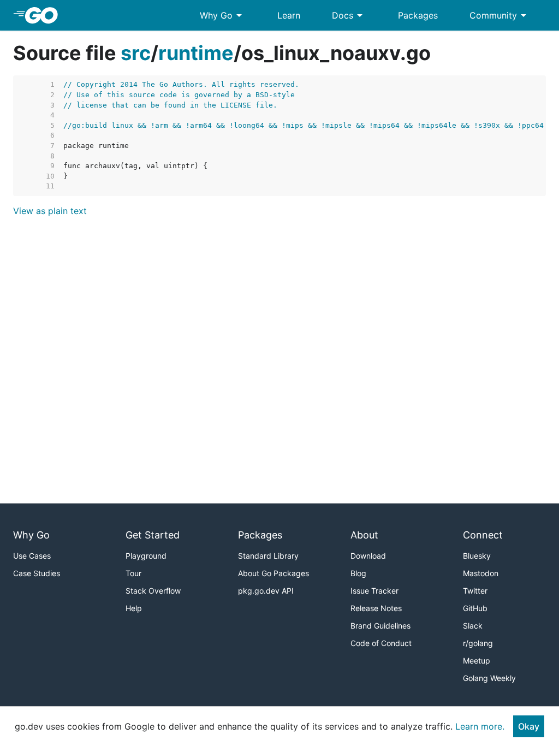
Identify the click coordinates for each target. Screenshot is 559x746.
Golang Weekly (489, 678)
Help (134, 608)
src (136, 53)
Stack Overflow (153, 590)
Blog (358, 573)
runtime (196, 53)
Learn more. (479, 726)
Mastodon (480, 573)
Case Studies (36, 573)
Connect (483, 535)
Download (368, 555)
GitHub (475, 608)
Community (499, 15)
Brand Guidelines (380, 625)
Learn (288, 15)
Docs (349, 15)
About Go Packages (273, 573)
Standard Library (268, 555)
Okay (528, 726)
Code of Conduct (381, 643)
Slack (473, 625)
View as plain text (50, 210)
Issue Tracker (374, 590)
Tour (133, 573)
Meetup (476, 660)
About (364, 535)
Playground (146, 555)
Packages (418, 15)
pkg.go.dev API (266, 590)
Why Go (223, 15)
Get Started (153, 535)
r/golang (478, 643)
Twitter (475, 590)
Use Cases (32, 555)
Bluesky (477, 555)
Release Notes (376, 608)
